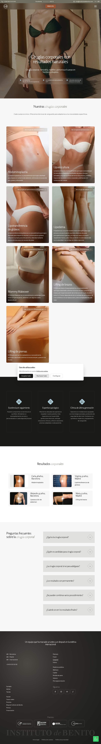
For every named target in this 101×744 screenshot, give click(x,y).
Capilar (55, 672)
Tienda (8, 692)
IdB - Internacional (12, 659)
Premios (8, 702)
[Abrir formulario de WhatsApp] (96, 739)
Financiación (10, 710)
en (96, 1)
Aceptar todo (26, 376)
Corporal (55, 659)
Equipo (8, 696)
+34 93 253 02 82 (11, 664)
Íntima (55, 662)
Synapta (8, 686)
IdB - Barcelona (11, 654)
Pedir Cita (50, 6)
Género (55, 678)
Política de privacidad (61, 740)
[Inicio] (5, 6)
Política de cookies (42, 371)
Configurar (56, 376)
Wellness (55, 670)
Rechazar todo (42, 376)
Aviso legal (36, 740)
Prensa (8, 707)
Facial (54, 657)
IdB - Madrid (10, 657)
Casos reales (10, 699)
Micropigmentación (59, 681)
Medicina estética (58, 667)
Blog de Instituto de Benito (14, 705)
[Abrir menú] (95, 6)
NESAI (8, 689)
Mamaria (55, 654)
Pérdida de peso (58, 675)
